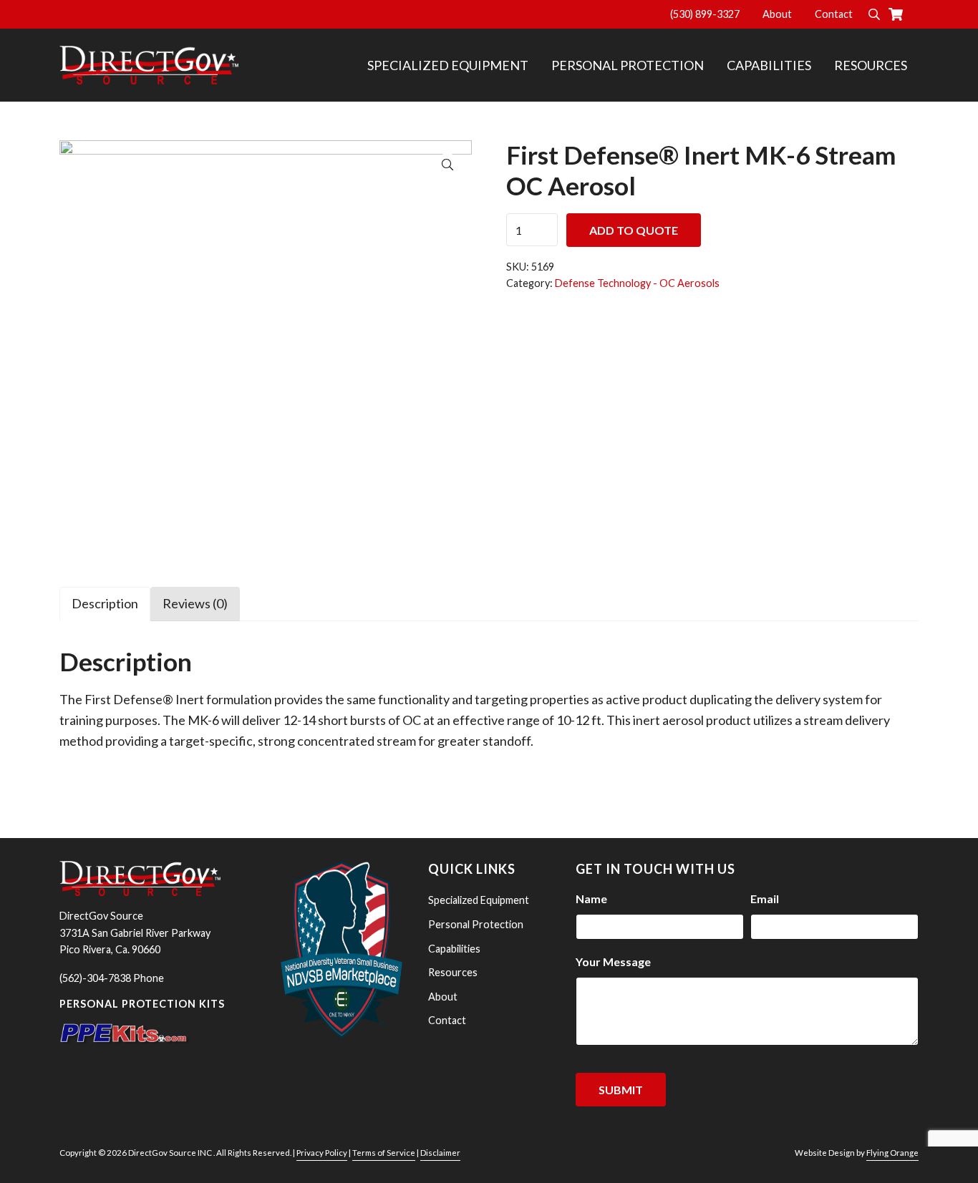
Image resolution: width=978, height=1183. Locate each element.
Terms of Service (383, 1152)
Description (105, 603)
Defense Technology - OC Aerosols (637, 283)
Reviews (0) (195, 603)
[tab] (104, 603)
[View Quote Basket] (901, 14)
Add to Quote (633, 230)
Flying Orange (892, 1152)
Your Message (613, 961)
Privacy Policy (321, 1152)
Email (764, 898)
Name (591, 898)
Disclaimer (440, 1152)
